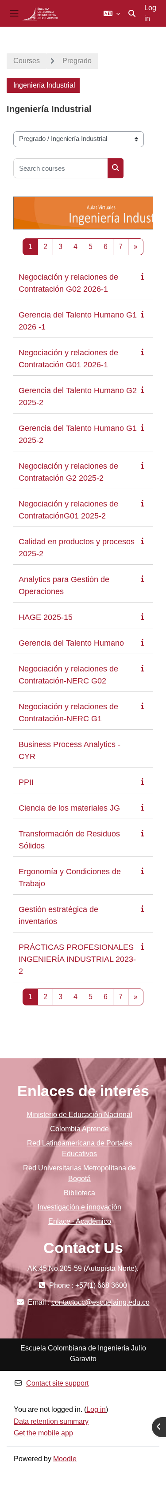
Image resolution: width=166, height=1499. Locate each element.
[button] (111, 13)
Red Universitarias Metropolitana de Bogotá (79, 1173)
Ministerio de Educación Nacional (79, 1114)
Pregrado (77, 60)
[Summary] (144, 276)
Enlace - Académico (79, 1221)
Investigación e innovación (79, 1207)
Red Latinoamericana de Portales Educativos (79, 1148)
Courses (26, 60)
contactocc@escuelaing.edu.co (100, 1302)
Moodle (65, 1459)
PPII (26, 782)
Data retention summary (51, 1421)
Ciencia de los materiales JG (69, 808)
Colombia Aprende (79, 1129)
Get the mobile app (43, 1433)
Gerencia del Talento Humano (71, 643)
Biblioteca (79, 1193)
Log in (150, 13)
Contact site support (57, 1383)
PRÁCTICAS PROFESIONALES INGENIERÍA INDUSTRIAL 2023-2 (77, 959)
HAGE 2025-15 (46, 617)
